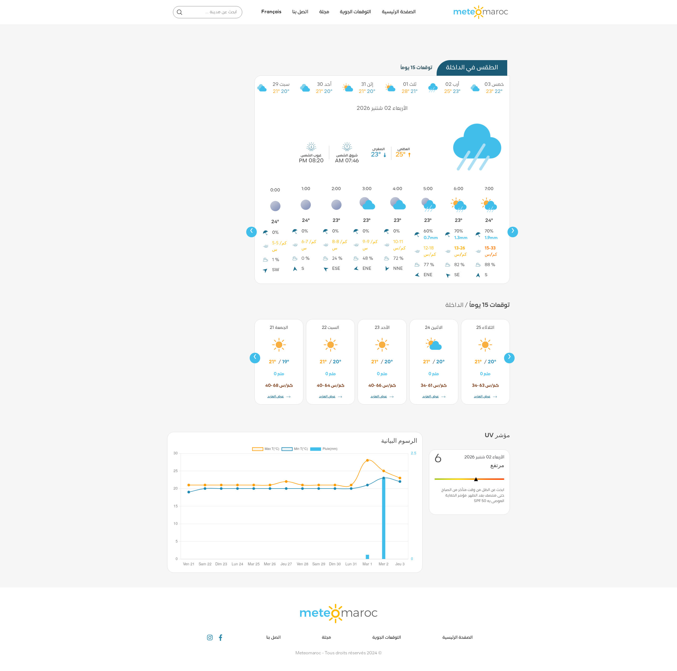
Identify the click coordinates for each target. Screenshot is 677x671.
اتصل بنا (300, 12)
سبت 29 (281, 84)
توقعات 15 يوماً (416, 67)
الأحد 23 (382, 328)
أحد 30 (324, 84)
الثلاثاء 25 (485, 328)
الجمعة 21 (279, 328)
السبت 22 (330, 328)
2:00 (336, 189)
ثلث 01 (410, 84)
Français (271, 12)
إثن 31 (367, 84)
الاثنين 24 (433, 328)
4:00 (397, 189)
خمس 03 (494, 84)
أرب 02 (452, 84)
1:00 (305, 189)
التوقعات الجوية (355, 12)
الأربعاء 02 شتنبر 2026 (382, 108)
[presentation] (251, 232)
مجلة (324, 12)
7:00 (489, 189)
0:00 (275, 190)
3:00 (367, 189)
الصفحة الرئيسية (399, 12)
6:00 (458, 189)
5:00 (428, 189)
